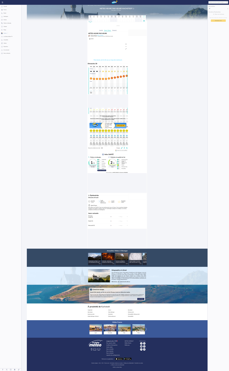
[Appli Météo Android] (127, 359)
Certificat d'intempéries (111, 345)
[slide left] (88, 81)
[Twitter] (144, 343)
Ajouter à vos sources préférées (122, 150)
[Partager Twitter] (127, 148)
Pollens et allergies (95, 157)
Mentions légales (94, 363)
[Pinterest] (141, 349)
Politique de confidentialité (128, 363)
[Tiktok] (144, 349)
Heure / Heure (107, 30)
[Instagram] (144, 346)
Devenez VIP (121, 125)
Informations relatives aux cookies (116, 363)
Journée (101, 30)
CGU (100, 363)
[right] (146, 258)
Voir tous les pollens (102, 170)
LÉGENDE (92, 38)
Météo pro (127, 345)
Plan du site (106, 363)
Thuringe (95, 5)
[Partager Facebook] (124, 148)
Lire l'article (140, 299)
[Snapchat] (141, 346)
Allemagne (91, 5)
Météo (88, 5)
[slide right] (127, 81)
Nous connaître (110, 349)
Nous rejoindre (109, 351)
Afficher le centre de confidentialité (117, 364)
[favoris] (133, 8)
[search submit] (227, 2)
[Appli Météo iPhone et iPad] (119, 359)
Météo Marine (128, 343)
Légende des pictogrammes (113, 355)
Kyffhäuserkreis (99, 5)
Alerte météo (109, 347)
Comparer (114, 30)
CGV (102, 363)
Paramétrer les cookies (139, 363)
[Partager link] (121, 148)
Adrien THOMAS (100, 35)
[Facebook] (141, 343)
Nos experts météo (111, 343)
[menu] (3, 2)
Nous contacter (110, 353)
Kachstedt (103, 5)
